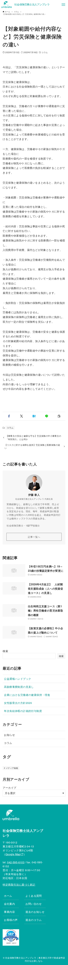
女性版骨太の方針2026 (18, 703)
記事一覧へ (34, 536)
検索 (5, 651)
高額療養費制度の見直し (19, 687)
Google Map (12, 854)
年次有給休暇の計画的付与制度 (23, 711)
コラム (45, 52)
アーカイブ (9, 788)
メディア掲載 (12, 768)
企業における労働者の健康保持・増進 (27, 695)
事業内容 (9, 912)
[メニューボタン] (63, 4)
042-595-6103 (15, 862)
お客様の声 (10, 920)
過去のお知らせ (34, 912)
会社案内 (9, 904)
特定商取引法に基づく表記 (19, 884)
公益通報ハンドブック (17, 679)
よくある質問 (33, 896)
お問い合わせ (33, 904)
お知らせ (9, 735)
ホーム (8, 896)
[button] (9, 416)
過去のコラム (33, 920)
